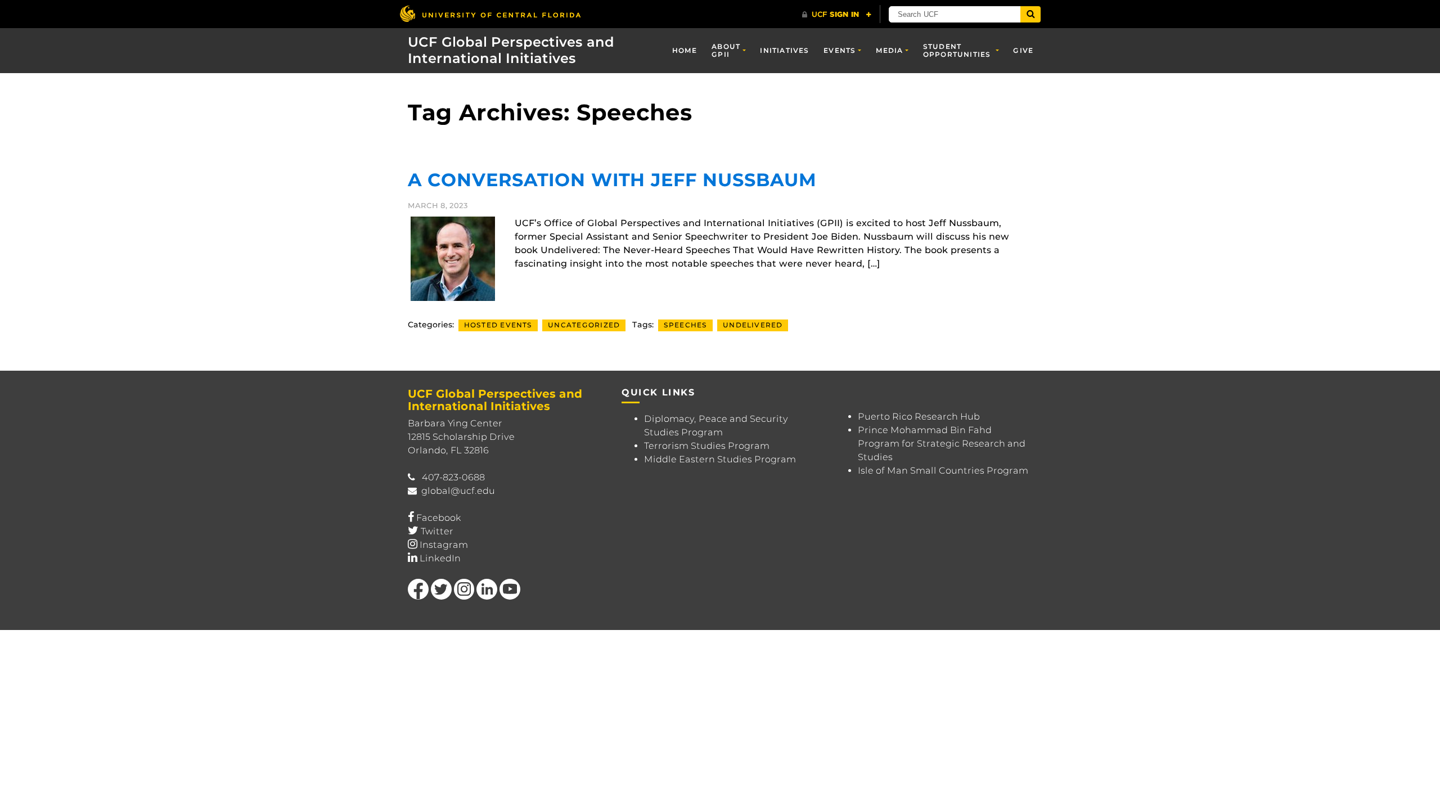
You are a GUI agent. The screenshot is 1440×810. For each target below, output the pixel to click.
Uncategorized (584, 325)
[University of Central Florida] (489, 13)
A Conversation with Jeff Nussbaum (612, 180)
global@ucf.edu (458, 490)
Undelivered (752, 325)
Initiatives (784, 50)
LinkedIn (440, 558)
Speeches (686, 325)
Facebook (438, 517)
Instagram (444, 544)
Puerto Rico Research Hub (919, 416)
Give (1023, 50)
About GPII (726, 50)
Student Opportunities (957, 50)
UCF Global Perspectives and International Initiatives (511, 50)
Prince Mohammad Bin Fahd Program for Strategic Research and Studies (941, 443)
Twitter (437, 531)
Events (840, 50)
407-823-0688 (453, 477)
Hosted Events (498, 325)
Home (685, 50)
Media (889, 50)
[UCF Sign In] (837, 14)
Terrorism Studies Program (707, 445)
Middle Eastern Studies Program (720, 459)
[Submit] (1030, 14)
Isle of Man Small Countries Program (943, 470)
